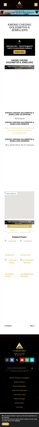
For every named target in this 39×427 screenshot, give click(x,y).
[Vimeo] (32, 360)
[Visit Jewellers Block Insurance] (19, 14)
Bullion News (19, 403)
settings (17, 420)
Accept (5, 424)
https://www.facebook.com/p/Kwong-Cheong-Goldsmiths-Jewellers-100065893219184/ (19, 130)
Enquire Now (19, 52)
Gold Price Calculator (19, 390)
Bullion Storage (19, 399)
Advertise (19, 407)
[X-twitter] (17, 360)
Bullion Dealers (19, 382)
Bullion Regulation (19, 386)
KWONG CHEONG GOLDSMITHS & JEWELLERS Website (19, 123)
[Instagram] (7, 360)
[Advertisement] (19, 90)
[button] (5, 4)
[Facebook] (12, 360)
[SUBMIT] (30, 368)
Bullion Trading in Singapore (19, 378)
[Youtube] (22, 360)
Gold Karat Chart (19, 394)
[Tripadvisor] (27, 360)
